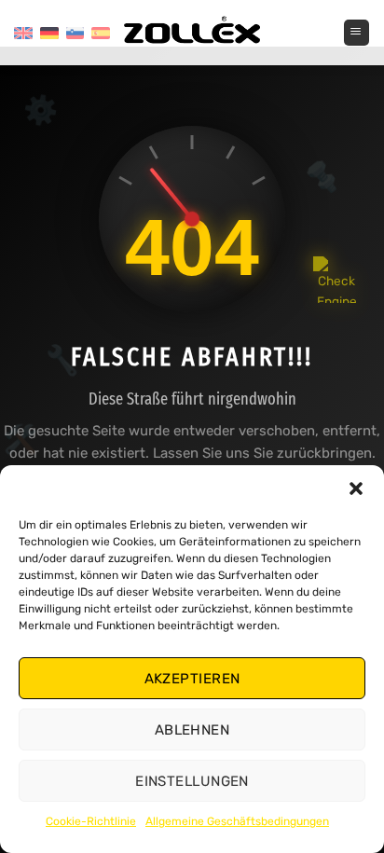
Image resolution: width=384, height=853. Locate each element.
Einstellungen (192, 781)
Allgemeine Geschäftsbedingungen (237, 821)
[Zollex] (192, 32)
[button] (356, 488)
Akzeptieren (192, 678)
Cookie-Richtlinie (91, 821)
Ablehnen (192, 730)
